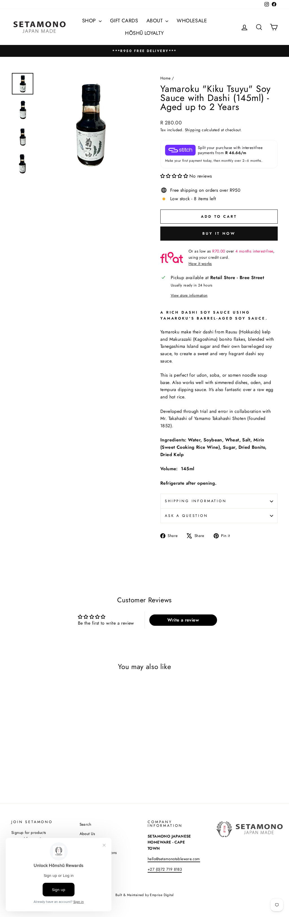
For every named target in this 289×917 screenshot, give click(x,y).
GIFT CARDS (124, 20)
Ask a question (186, 515)
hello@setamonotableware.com (174, 859)
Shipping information (196, 501)
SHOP (89, 20)
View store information (189, 295)
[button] (174, 176)
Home (165, 78)
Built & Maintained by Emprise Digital (144, 894)
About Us (87, 833)
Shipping (193, 130)
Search (85, 824)
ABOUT (155, 20)
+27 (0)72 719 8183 (165, 869)
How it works (200, 263)
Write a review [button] (183, 620)
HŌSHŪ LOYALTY (144, 33)
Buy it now (219, 233)
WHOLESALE (192, 20)
